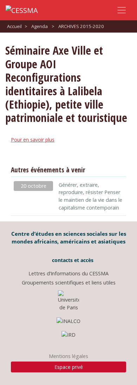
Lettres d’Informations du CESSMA (68, 273)
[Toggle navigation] (121, 10)
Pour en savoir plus (32, 139)
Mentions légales (68, 356)
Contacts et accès (72, 260)
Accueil (14, 26)
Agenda (39, 26)
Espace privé (68, 367)
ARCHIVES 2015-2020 (81, 26)
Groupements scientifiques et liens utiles (69, 282)
